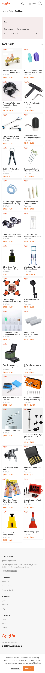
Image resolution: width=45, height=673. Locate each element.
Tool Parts (6, 75)
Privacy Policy (7, 586)
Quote (4, 601)
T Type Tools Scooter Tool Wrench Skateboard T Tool (32, 105)
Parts (11, 11)
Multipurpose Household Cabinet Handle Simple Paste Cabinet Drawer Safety (32, 335)
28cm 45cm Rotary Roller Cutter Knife (10, 501)
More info (15, 668)
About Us (5, 582)
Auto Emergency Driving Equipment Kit (11, 366)
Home (4, 11)
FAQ (3, 609)
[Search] (22, 3)
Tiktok (4, 619)
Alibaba (4, 624)
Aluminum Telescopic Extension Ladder (32, 268)
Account (5, 605)
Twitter (4, 628)
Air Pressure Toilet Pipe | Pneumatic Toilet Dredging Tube (33, 436)
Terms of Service (8, 590)
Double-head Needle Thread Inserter (31, 203)
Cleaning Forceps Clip (11, 430)
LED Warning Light (31, 532)
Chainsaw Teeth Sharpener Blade (9, 534)
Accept (28, 668)
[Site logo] (6, 3)
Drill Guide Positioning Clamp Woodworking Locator (33, 399)
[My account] (40, 3)
